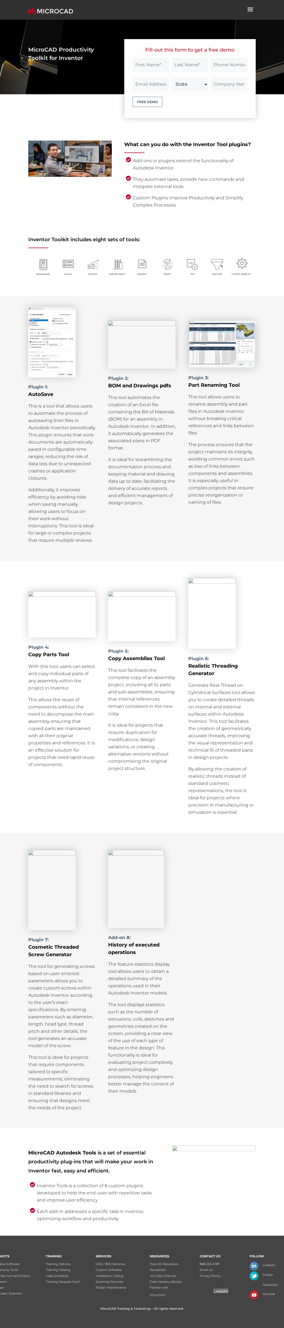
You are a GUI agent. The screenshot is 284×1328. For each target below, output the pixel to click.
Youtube (269, 1294)
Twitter (268, 1275)
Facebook (270, 1285)
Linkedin (269, 1265)
